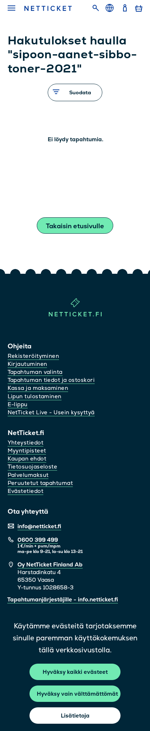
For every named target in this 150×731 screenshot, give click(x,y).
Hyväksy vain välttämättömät (77, 693)
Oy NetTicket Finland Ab (50, 564)
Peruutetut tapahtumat (40, 482)
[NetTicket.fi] (75, 314)
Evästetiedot (25, 490)
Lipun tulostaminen (35, 396)
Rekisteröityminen (33, 355)
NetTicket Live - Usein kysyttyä (51, 412)
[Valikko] (12, 8)
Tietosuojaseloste (33, 466)
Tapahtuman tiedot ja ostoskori (51, 379)
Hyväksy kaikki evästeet (75, 671)
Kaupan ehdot (27, 458)
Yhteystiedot (25, 442)
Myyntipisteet (27, 450)
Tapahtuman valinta (35, 371)
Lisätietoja (75, 715)
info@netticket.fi (39, 526)
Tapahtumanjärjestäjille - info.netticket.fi (62, 599)
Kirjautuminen (27, 363)
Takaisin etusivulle (75, 226)
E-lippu (18, 404)
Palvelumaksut (28, 474)
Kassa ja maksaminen (38, 387)
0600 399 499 (37, 539)
